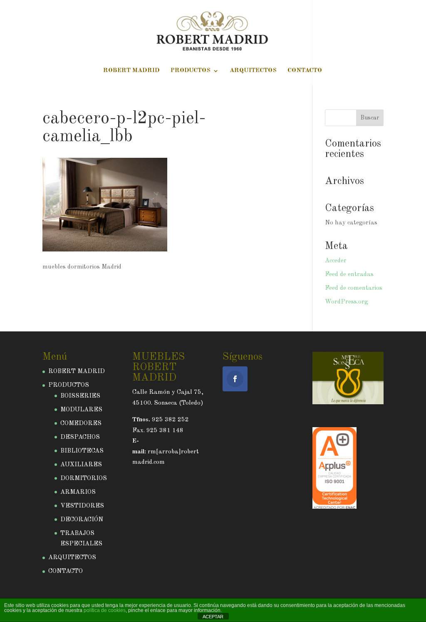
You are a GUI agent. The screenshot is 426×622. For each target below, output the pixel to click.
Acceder (336, 261)
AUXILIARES (81, 465)
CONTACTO (304, 71)
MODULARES (81, 410)
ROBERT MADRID (131, 71)
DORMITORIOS (83, 478)
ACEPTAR (213, 616)
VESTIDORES (82, 506)
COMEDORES (81, 423)
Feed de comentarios (353, 288)
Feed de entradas (349, 274)
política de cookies (105, 610)
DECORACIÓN (81, 520)
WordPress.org (346, 302)
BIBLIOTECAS (82, 451)
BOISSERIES (80, 396)
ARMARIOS (78, 492)
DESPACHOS (80, 437)
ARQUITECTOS (253, 71)
